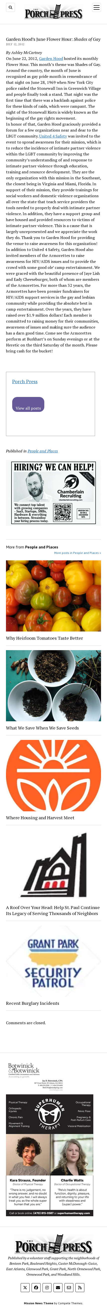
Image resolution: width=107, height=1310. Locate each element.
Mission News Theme (38, 1303)
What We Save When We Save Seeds (42, 728)
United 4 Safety (53, 136)
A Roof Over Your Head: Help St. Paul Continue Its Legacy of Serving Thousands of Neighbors (53, 910)
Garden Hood (51, 58)
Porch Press (25, 381)
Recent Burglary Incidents (32, 1003)
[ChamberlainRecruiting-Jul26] (53, 524)
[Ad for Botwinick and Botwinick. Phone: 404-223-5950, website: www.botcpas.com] (35, 1091)
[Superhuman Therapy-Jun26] (49, 1214)
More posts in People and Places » (77, 553)
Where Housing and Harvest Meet (40, 818)
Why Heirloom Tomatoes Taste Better (44, 638)
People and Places (43, 451)
